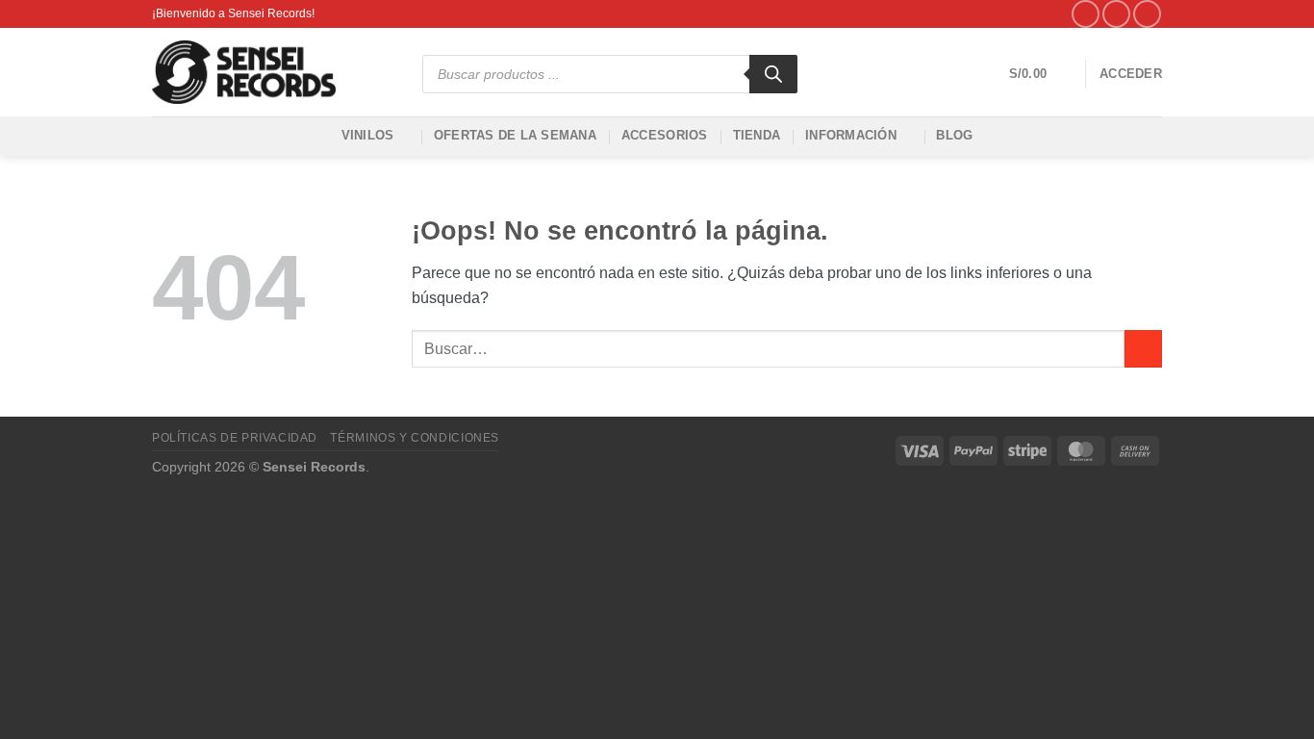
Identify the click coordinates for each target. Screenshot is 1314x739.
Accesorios (664, 135)
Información (851, 135)
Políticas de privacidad (234, 438)
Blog (954, 135)
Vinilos (367, 135)
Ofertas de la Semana (515, 135)
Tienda (757, 135)
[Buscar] (773, 74)
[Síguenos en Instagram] (1116, 14)
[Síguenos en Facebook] (1085, 14)
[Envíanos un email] (1147, 14)
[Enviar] (1143, 349)
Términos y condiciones (414, 438)
